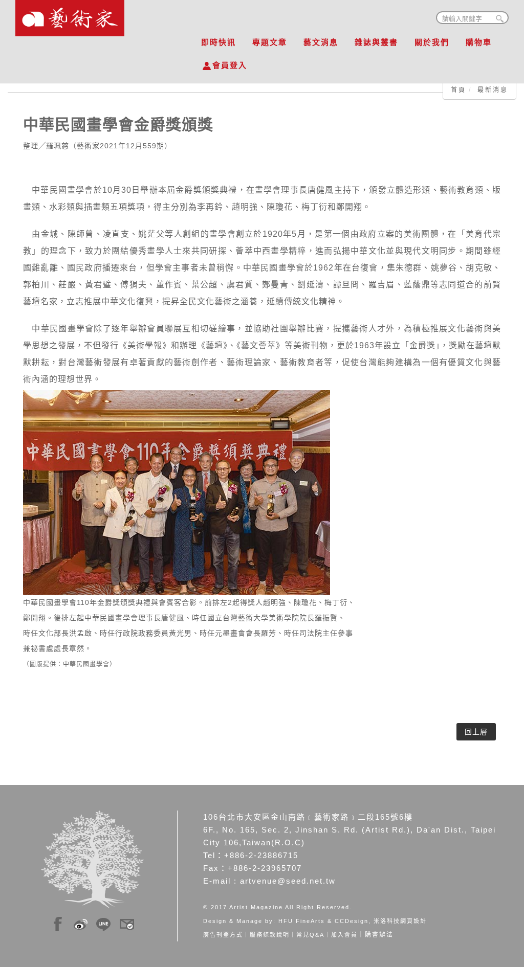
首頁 (458, 90)
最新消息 (492, 90)
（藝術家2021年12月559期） (120, 146)
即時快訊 (218, 42)
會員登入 (229, 65)
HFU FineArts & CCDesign (323, 921)
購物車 (479, 42)
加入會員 (344, 935)
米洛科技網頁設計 (400, 921)
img (58, 922)
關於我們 (431, 42)
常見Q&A (310, 935)
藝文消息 (320, 42)
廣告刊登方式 (223, 935)
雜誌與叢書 (376, 42)
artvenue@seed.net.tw (288, 880)
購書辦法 (379, 934)
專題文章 (269, 42)
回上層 (476, 732)
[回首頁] (70, 15)
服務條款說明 (270, 935)
